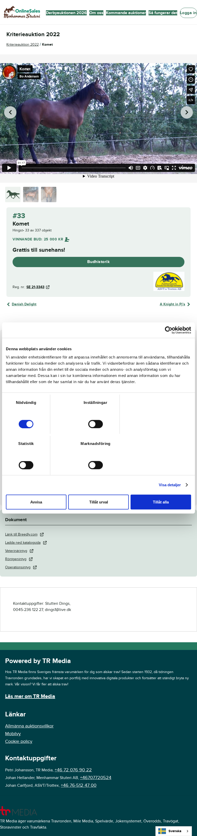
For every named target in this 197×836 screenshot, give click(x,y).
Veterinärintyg (16, 551)
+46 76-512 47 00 (78, 785)
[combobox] (173, 831)
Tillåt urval (98, 502)
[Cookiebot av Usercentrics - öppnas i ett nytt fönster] (168, 330)
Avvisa (36, 502)
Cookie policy (18, 741)
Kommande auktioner (126, 12)
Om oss (96, 12)
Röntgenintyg (15, 559)
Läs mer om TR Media (30, 696)
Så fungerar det (163, 12)
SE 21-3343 (35, 287)
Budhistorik (98, 261)
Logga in (188, 12)
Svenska (175, 831)
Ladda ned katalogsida (23, 542)
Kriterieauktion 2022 (22, 44)
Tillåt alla (161, 502)
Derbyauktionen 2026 (66, 12)
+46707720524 (95, 777)
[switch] (95, 424)
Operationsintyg (18, 567)
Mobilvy (13, 733)
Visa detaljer (170, 485)
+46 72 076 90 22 (73, 770)
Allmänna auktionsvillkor (29, 726)
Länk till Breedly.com (21, 534)
